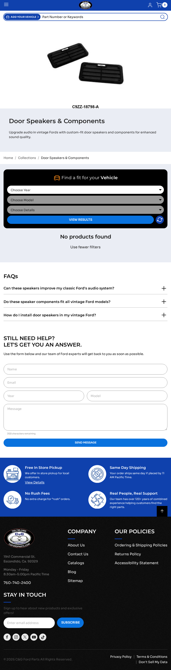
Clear (160, 220)
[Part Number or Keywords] (162, 17)
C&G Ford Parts (27, 659)
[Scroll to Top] (162, 511)
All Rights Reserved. (56, 659)
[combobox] (104, 17)
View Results (80, 220)
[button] (22, 17)
